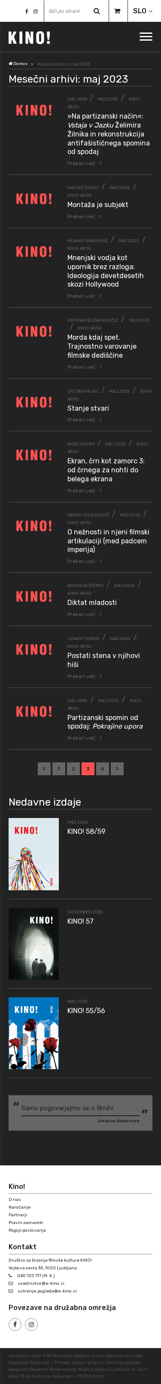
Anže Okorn (81, 444)
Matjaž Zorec (83, 187)
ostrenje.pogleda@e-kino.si (47, 1291)
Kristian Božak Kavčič (92, 320)
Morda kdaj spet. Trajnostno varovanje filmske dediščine (102, 346)
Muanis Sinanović (87, 240)
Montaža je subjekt (97, 205)
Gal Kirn (77, 99)
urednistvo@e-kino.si (41, 1283)
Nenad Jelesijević (88, 515)
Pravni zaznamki (26, 1222)
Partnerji (18, 1215)
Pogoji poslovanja (27, 1230)
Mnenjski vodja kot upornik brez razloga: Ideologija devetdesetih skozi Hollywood (105, 271)
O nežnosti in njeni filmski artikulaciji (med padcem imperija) (108, 541)
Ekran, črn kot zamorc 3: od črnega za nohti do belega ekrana (106, 470)
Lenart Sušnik (83, 638)
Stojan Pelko (83, 391)
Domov (20, 63)
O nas (15, 1199)
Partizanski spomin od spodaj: (105, 722)
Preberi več (81, 163)
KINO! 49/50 (79, 195)
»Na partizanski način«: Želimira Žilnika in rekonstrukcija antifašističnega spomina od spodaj (108, 134)
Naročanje (19, 1207)
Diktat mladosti (92, 603)
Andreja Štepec (85, 585)
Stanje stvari (88, 408)
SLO (139, 11)
